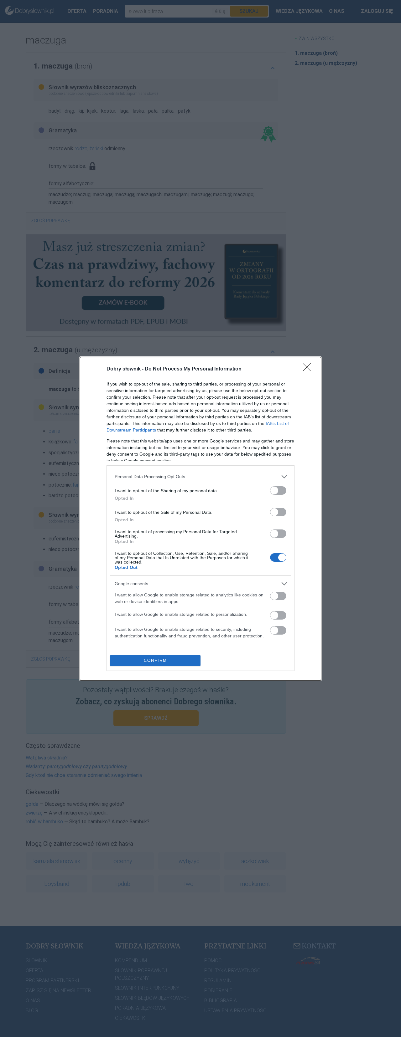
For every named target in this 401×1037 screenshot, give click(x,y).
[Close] (309, 369)
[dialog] (200, 518)
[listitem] (200, 476)
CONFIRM (155, 660)
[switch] (278, 490)
